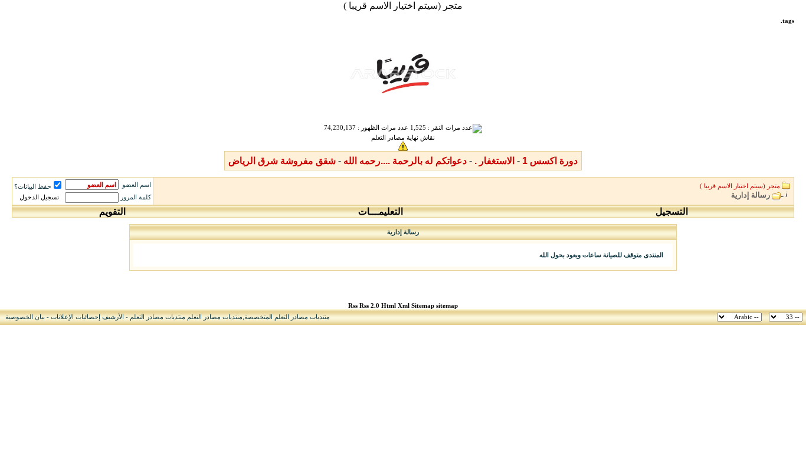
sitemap (447, 306)
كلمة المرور (135, 197)
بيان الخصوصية (25, 317)
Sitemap (422, 306)
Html (389, 306)
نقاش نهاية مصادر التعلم (403, 137)
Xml (403, 306)
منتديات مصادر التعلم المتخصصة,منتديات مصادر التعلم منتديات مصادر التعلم (230, 317)
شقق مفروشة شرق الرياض (282, 161)
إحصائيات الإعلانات (75, 317)
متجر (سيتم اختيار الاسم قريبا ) (403, 6)
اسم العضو (136, 185)
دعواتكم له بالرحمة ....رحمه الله (405, 161)
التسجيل (672, 211)
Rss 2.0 (369, 306)
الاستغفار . (494, 161)
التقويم (112, 211)
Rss (353, 306)
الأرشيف (113, 317)
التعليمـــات (380, 211)
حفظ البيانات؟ (32, 186)
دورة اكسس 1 (550, 161)
